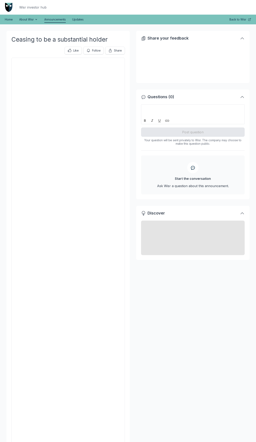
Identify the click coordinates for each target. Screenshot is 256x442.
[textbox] (193, 108)
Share (118, 50)
